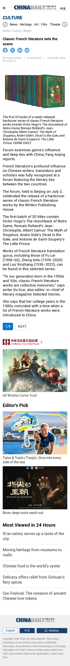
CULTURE (12, 17)
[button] (5, 24)
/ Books (26, 30)
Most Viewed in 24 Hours (29, 525)
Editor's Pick (15, 405)
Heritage (26, 24)
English (10, 630)
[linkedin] (19, 50)
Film (44, 24)
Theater (55, 24)
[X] (12, 50)
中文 (63, 8)
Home (6, 30)
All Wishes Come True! (20, 395)
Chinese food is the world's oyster (31, 566)
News (13, 24)
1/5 (7, 326)
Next (22, 326)
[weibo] (27, 50)
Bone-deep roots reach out (23, 513)
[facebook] (5, 50)
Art (36, 24)
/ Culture (15, 30)
